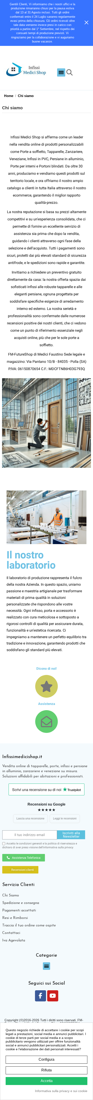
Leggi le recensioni (65, 818)
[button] (61, 72)
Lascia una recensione (30, 818)
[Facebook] (40, 995)
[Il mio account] (78, 72)
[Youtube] (52, 995)
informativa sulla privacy (58, 847)
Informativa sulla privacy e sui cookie (61, 1091)
